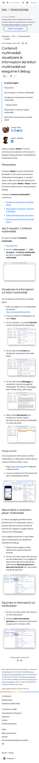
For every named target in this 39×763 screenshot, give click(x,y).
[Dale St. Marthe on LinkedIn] (12, 142)
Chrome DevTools (19, 9)
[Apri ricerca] (23, 2)
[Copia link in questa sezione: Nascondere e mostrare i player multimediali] (26, 513)
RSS (3, 744)
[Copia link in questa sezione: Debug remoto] (19, 451)
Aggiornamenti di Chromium (12, 713)
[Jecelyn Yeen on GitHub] (15, 131)
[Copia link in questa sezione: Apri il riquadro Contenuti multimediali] (18, 231)
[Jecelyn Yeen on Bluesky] (18, 131)
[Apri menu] (3, 2)
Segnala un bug (7, 700)
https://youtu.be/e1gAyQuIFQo (18, 312)
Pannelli (7, 39)
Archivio (4, 720)
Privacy (11, 753)
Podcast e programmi (9, 723)
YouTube (4, 737)
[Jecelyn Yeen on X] (12, 131)
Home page (5, 36)
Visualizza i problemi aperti (11, 703)
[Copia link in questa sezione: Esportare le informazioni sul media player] (19, 606)
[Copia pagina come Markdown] (11, 76)
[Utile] (22, 43)
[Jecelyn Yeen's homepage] (21, 131)
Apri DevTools (11, 246)
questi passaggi (17, 467)
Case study (5, 716)
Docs (4, 9)
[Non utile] (26, 43)
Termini (4, 753)
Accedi (33, 3)
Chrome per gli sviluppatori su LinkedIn (15, 740)
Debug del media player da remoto (20, 215)
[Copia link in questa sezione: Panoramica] (18, 165)
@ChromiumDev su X (9, 733)
